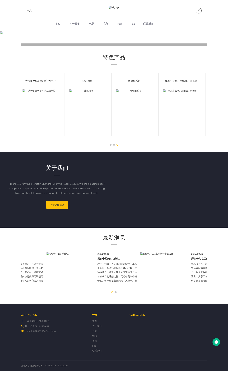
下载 (119, 24)
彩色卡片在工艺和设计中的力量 (183, 258)
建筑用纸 (44, 80)
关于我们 (74, 24)
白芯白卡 (184, 80)
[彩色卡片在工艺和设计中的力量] (138, 253)
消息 (105, 24)
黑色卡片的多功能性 (83, 258)
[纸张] (44, 44)
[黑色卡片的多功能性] (44, 253)
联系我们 (148, 24)
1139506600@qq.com (44, 331)
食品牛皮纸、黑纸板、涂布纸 (137, 80)
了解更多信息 (57, 205)
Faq (132, 24)
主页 (58, 24)
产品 (91, 24)
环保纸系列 (90, 80)
